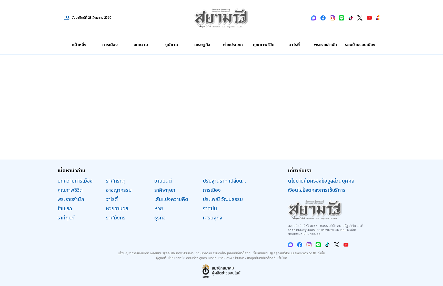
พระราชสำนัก (325, 45)
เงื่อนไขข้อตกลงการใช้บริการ (316, 190)
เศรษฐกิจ (202, 45)
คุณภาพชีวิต (264, 45)
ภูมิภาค (171, 45)
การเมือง (110, 45)
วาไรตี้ (294, 45)
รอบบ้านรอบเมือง (360, 45)
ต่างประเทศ (233, 45)
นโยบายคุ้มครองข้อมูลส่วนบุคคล (321, 181)
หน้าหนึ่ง (79, 45)
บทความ (141, 45)
